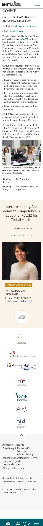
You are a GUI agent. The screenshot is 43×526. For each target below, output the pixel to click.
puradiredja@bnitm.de (22, 301)
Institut (20, 444)
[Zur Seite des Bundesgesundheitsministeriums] (22, 339)
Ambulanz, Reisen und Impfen (12, 463)
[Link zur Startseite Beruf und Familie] (21, 382)
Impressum (9, 481)
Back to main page (19, 228)
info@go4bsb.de (17, 31)
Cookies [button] (32, 481)
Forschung (8, 448)
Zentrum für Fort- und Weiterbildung (25, 451)
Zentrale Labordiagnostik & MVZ (20, 457)
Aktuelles (7, 444)
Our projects (17, 235)
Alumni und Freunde (13, 467)
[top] (21, 435)
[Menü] (38, 4)
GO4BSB (24, 39)
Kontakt (21, 481)
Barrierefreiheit (9, 478)
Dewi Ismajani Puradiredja (23, 26)
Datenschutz (26, 478)
